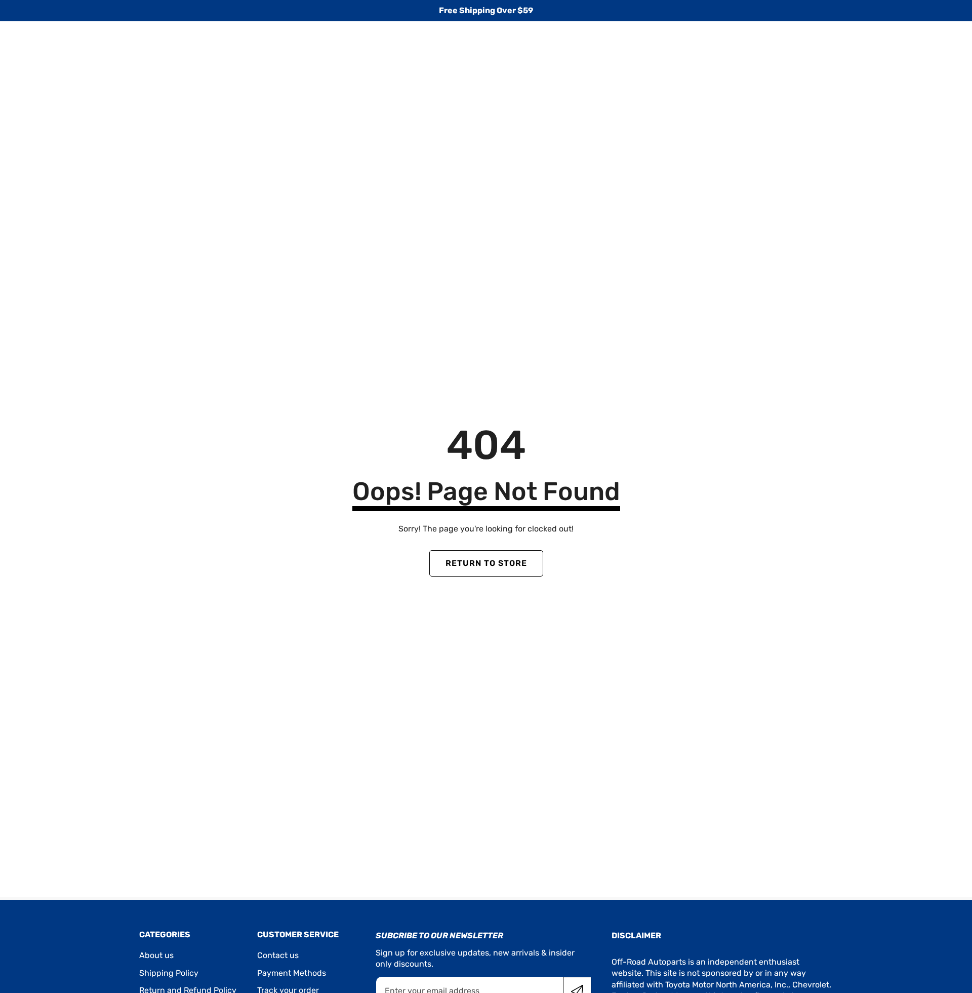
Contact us (278, 955)
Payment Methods (291, 973)
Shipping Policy (168, 973)
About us (156, 955)
